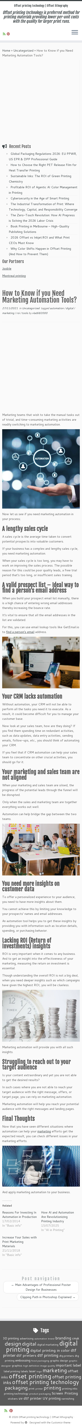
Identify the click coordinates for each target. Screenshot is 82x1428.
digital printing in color (50, 1350)
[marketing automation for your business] (41, 469)
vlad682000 (39, 313)
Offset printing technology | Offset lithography (41, 5)
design (13, 1343)
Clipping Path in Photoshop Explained (47, 1297)
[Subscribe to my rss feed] (5, 34)
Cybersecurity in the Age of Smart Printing (40, 198)
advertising (26, 1338)
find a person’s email (20, 632)
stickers (13, 1398)
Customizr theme (60, 1422)
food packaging (40, 1360)
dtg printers (66, 1356)
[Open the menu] (75, 32)
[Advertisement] (41, 101)
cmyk (75, 1338)
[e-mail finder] (41, 663)
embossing (22, 1360)
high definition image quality (39, 1365)
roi (18, 313)
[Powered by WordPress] (26, 1421)
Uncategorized (23, 50)
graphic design (59, 1360)
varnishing (67, 1398)
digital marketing (47, 1344)
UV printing (52, 1398)
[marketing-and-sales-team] (41, 849)
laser (32, 1371)
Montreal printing (14, 276)
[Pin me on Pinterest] (9, 34)
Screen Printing (65, 1393)
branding (63, 1338)
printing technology (16, 1393)
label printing (12, 1371)
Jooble (6, 268)
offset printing (30, 1375)
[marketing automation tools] (41, 1166)
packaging (16, 1387)
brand (51, 1338)
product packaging (40, 1393)
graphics (17, 1365)
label (77, 1365)
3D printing (11, 1338)
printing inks (69, 1388)
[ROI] (41, 1016)
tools (25, 313)
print (32, 1388)
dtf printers (26, 1355)
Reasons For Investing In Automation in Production (19, 1214)
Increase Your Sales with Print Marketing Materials (19, 1241)
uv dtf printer (30, 1398)
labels (24, 1371)
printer (39, 1388)
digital (70, 308)
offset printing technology (45, 1382)
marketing (8, 313)
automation (57, 308)
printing (52, 1387)
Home (6, 50)
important (64, 1365)
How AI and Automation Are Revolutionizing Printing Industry (57, 1216)
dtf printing (47, 1355)
